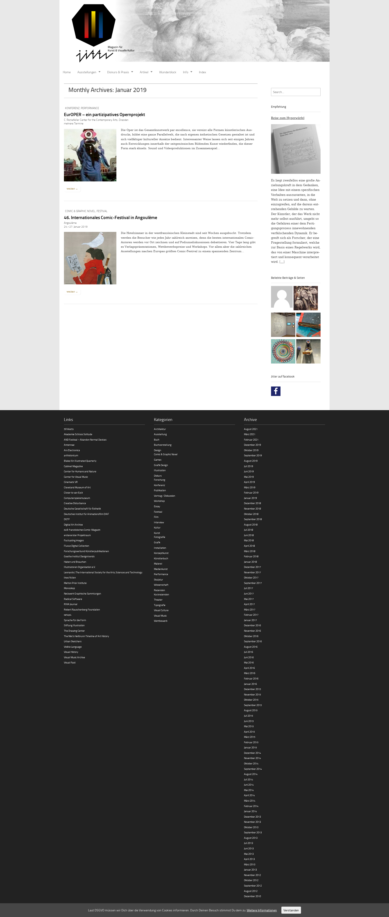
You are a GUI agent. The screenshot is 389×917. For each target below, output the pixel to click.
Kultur (157, 527)
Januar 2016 (250, 684)
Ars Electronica (72, 450)
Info (185, 72)
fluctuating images (74, 540)
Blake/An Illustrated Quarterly (80, 460)
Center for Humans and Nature (80, 471)
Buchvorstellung (163, 444)
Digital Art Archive (73, 524)
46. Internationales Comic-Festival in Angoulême (110, 217)
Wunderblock (167, 72)
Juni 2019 (249, 471)
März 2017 (249, 609)
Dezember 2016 (252, 625)
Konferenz (72, 108)
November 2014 (252, 758)
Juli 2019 (248, 466)
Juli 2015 (248, 715)
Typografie (159, 605)
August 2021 (251, 429)
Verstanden (291, 910)
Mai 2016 (249, 662)
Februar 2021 (251, 439)
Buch (156, 439)
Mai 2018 (249, 540)
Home (67, 72)
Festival (102, 211)
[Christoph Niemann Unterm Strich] (283, 325)
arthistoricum (71, 455)
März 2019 (249, 487)
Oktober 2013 (251, 827)
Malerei (158, 563)
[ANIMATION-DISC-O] (283, 352)
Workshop (159, 501)
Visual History (71, 652)
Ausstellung (160, 434)
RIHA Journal (70, 604)
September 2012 (253, 885)
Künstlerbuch (161, 558)
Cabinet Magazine (73, 466)
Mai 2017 (249, 599)
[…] (282, 261)
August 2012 (251, 891)
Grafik (157, 542)
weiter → (72, 188)
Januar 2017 (250, 620)
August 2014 (251, 774)
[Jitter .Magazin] (194, 34)
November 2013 (252, 821)
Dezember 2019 (252, 444)
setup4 (67, 614)
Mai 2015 (249, 726)
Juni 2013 (249, 848)
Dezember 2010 (252, 896)
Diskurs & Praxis (118, 72)
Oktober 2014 (251, 763)
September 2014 (253, 769)
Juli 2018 (248, 529)
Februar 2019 (251, 492)
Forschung (159, 479)
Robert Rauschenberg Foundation (82, 609)
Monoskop (69, 588)
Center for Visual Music (76, 476)
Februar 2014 (251, 806)
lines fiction (70, 577)
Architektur (160, 429)
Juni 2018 (249, 535)
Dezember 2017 (252, 567)
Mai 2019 (249, 476)
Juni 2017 (249, 593)
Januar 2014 (250, 811)
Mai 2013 (249, 853)
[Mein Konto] (282, 297)
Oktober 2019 (251, 450)
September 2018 (253, 519)
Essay (157, 506)
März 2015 (249, 737)
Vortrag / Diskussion (164, 495)
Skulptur (158, 579)
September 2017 (253, 583)
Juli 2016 (248, 652)
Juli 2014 (248, 779)
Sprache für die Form (75, 620)
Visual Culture (161, 610)
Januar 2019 (250, 498)
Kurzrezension (161, 594)
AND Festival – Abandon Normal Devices (85, 439)
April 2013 (249, 859)
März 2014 (249, 800)
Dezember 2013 (252, 816)
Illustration (160, 470)
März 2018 (249, 551)
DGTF (67, 519)
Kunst (157, 533)
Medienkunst (161, 569)
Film (156, 517)
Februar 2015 (251, 742)
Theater (158, 599)
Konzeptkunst (161, 553)
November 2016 (252, 630)
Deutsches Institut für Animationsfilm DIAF (86, 514)
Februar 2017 (251, 614)
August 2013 (251, 837)
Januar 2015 (250, 747)
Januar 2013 (250, 869)
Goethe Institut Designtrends (79, 556)
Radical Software (73, 599)
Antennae (69, 444)
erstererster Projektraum (77, 535)
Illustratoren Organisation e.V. (79, 567)
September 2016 (253, 641)
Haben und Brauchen (75, 561)
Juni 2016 (249, 657)
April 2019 (249, 482)
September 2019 (253, 455)
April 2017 (249, 604)
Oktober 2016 (251, 636)
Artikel (144, 72)
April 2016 (249, 668)
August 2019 (251, 460)
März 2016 (249, 673)
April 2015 (249, 731)
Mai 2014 (249, 790)
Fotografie (159, 537)
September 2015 (253, 705)
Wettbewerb (160, 620)
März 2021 (249, 434)
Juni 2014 (249, 784)
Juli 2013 (248, 843)
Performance (90, 108)
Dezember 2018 (252, 503)
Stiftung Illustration (74, 625)
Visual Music (160, 615)
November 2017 (252, 572)
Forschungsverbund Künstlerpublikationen (86, 551)
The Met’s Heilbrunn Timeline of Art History (86, 636)
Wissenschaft (161, 584)
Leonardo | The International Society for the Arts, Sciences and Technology (103, 572)
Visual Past (70, 662)
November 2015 (252, 694)
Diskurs (158, 475)
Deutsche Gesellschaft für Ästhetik (82, 508)
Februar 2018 (251, 556)
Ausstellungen (86, 72)
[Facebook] (275, 391)
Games (157, 459)
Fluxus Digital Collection (76, 545)
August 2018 (251, 524)
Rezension (159, 590)
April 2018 (249, 545)
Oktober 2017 (251, 577)
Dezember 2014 (252, 753)
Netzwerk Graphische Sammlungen (82, 593)
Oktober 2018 (251, 514)
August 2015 (251, 710)
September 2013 (253, 832)
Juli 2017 (248, 588)
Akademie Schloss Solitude (78, 434)
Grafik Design (161, 465)
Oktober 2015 (251, 699)
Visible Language (73, 646)
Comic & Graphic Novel (80, 211)
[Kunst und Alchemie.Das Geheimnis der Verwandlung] (308, 352)
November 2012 (252, 875)
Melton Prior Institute (75, 583)
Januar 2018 (250, 561)
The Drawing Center (74, 630)
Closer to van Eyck (73, 492)
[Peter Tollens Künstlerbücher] (308, 325)
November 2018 (252, 508)
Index (202, 72)
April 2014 (249, 795)
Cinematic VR (71, 482)
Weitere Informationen (262, 910)
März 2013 (249, 864)
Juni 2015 (249, 721)
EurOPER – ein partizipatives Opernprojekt (104, 114)
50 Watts (69, 429)
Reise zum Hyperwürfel (287, 118)
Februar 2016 (251, 678)
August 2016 (251, 646)
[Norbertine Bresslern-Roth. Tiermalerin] (306, 299)
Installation (160, 547)
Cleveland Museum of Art (77, 487)
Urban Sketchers (72, 641)
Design (157, 450)
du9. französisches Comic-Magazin (82, 529)
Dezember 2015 (252, 689)
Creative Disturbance (75, 503)
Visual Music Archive (74, 657)
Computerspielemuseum (77, 498)
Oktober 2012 (251, 880)
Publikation (160, 490)
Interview (159, 522)
